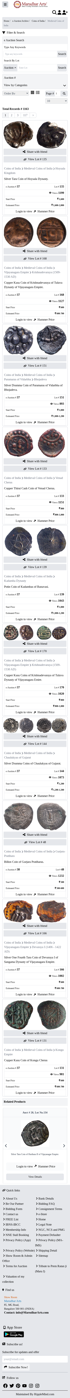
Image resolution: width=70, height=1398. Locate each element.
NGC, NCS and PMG (51, 1229)
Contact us (12, 1214)
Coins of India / (39, 21)
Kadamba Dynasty (15, 580)
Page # (50, 93)
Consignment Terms (50, 1209)
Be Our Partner (15, 1203)
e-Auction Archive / (21, 21)
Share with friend (37, 151)
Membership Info (16, 1229)
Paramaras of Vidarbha (17, 379)
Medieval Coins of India (38, 168)
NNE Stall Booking (17, 1234)
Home (42, 1219)
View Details (35, 1176)
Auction (8, 67)
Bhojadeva (40, 379)
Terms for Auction (16, 1266)
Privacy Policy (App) (18, 1240)
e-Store (42, 1214)
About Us (11, 1198)
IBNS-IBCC (13, 1224)
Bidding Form (14, 1209)
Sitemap (43, 1255)
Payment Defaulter (49, 1234)
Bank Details (46, 1198)
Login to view (24, 211)
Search (62, 54)
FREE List (12, 1219)
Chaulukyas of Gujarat (17, 757)
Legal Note (45, 1224)
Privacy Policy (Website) (20, 1250)
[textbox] (35, 1309)
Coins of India (12, 168)
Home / (7, 21)
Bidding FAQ (46, 1203)
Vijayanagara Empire (16, 272)
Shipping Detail (47, 1250)
